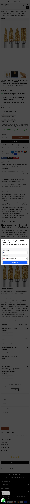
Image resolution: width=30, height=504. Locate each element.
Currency (6, 255)
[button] (15, 252)
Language (6, 250)
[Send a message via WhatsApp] (3, 500)
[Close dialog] (28, 240)
